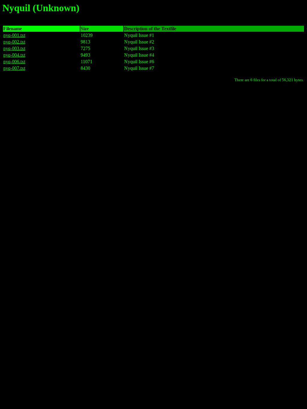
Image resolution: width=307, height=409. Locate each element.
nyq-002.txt (14, 41)
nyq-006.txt (14, 61)
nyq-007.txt (14, 68)
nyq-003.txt (14, 48)
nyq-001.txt (14, 35)
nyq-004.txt (14, 54)
